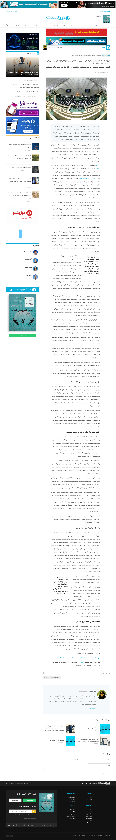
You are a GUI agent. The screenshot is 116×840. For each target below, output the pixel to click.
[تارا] (22, 107)
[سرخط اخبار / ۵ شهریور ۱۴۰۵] (105, 733)
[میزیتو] (22, 215)
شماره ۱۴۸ (98, 16)
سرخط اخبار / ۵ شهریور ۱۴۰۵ (91, 728)
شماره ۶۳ (80, 662)
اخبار (103, 47)
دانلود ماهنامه (30, 800)
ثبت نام (9, 11)
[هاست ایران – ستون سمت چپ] (22, 41)
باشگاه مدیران (89, 814)
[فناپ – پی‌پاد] (22, 125)
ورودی (91, 809)
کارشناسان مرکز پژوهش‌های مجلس (87, 179)
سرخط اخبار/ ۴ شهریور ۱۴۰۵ (56, 740)
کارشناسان (97, 169)
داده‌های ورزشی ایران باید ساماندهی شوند (26, 96)
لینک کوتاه (48, 677)
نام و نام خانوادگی (106, 759)
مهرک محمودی (28, 251)
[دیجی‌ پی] (87, 4)
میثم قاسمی (28, 275)
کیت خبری (72, 818)
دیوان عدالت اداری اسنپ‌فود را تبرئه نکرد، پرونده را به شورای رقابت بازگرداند (88, 740)
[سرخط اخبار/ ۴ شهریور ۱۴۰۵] (70, 746)
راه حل (91, 821)
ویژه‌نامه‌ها (72, 809)
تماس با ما (72, 812)
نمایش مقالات (15, 800)
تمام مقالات (92, 708)
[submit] (34, 811)
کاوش (91, 802)
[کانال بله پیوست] (29, 4)
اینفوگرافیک (72, 802)
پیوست (108, 55)
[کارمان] (22, 233)
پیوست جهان (89, 823)
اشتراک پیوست (22, 336)
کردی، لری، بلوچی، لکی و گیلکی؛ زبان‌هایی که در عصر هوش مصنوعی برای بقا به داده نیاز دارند (19, 195)
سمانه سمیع (28, 267)
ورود (16, 11)
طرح (97, 166)
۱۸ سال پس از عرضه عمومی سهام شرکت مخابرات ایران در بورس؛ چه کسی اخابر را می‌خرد (20, 181)
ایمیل (109, 765)
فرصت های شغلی (71, 816)
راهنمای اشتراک (104, 11)
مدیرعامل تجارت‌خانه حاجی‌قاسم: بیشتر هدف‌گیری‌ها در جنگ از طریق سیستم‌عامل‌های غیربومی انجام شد (54, 728)
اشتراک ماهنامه (97, 20)
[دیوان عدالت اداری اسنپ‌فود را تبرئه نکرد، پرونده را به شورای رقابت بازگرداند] (105, 746)
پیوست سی (72, 799)
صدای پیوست (72, 797)
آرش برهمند (28, 259)
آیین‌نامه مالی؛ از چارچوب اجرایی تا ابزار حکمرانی (25, 92)
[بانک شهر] (76, 32)
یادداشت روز (89, 799)
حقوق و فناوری (89, 818)
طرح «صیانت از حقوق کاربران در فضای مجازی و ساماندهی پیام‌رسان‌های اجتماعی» (78, 658)
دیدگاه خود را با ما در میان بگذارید (79, 759)
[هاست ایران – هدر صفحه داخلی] (76, 41)
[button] (7, 25)
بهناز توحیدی (55, 48)
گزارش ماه (90, 812)
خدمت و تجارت (89, 816)
